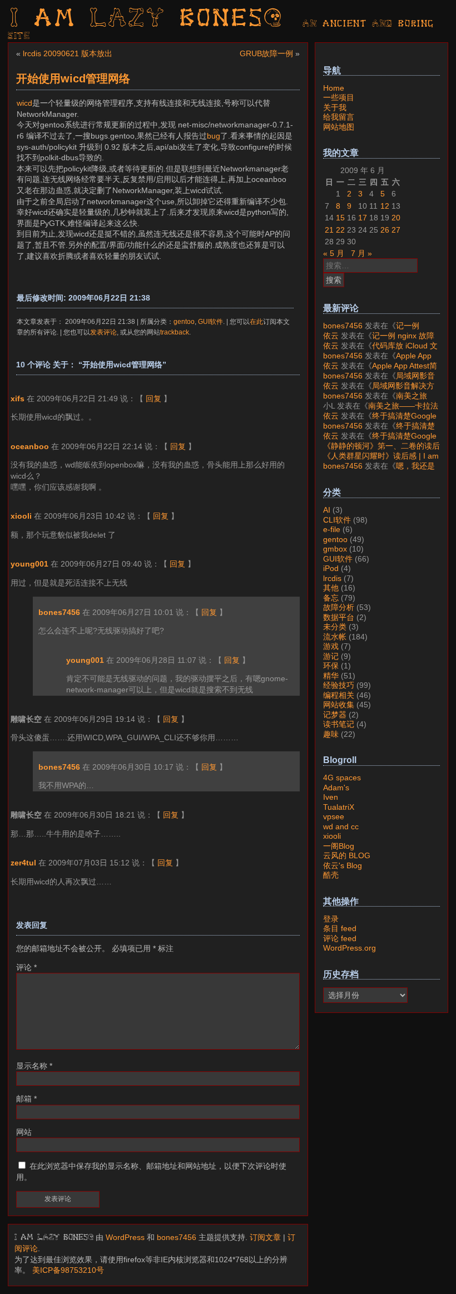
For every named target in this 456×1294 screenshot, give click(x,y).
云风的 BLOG (346, 855)
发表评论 (103, 332)
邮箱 (26, 1098)
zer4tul (23, 862)
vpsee (333, 816)
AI (326, 509)
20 (395, 217)
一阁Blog (338, 846)
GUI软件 (210, 321)
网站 (24, 1132)
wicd (24, 103)
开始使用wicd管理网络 (73, 78)
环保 (331, 665)
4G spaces (342, 777)
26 (384, 229)
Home (333, 87)
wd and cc (341, 826)
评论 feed (339, 938)
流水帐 (334, 636)
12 (384, 205)
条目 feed (339, 928)
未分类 (334, 626)
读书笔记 (338, 724)
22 (340, 229)
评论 (26, 967)
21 (329, 229)
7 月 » (361, 253)
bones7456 (59, 612)
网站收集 (338, 704)
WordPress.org (349, 947)
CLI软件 (337, 519)
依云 (331, 335)
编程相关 (338, 695)
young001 (29, 563)
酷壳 (331, 874)
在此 (256, 321)
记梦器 (334, 714)
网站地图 (338, 126)
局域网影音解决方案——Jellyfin (379, 380)
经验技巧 (338, 685)
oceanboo (30, 446)
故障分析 (338, 607)
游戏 (331, 646)
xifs (17, 398)
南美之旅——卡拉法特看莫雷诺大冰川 (375, 400)
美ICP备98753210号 (68, 1270)
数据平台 (338, 617)
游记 (331, 656)
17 (362, 217)
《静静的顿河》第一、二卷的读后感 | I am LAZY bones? (381, 450)
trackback (174, 332)
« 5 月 (333, 253)
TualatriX (338, 807)
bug (213, 135)
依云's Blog (342, 865)
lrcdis (332, 578)
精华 (331, 675)
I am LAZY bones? (147, 19)
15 (340, 217)
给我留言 (338, 116)
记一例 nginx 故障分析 (371, 330)
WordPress (125, 1237)
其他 (331, 587)
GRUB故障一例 (266, 53)
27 (395, 229)
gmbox (335, 548)
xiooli (21, 515)
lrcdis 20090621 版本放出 (67, 53)
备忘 (331, 597)
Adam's (336, 787)
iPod (331, 568)
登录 (331, 918)
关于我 (334, 107)
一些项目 (338, 97)
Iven (330, 797)
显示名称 (34, 1065)
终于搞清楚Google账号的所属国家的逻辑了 (380, 420)
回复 (153, 398)
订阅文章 (265, 1237)
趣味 (331, 734)
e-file (331, 529)
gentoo (184, 321)
